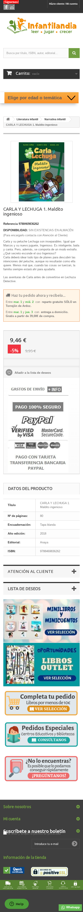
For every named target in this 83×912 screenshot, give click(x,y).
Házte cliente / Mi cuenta (63, 3)
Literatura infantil (27, 119)
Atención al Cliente (30, 571)
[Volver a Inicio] (8, 119)
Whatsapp (72, 907)
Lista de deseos (24, 588)
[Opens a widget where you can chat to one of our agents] (16, 904)
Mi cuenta (11, 818)
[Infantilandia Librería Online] (41, 26)
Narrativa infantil (55, 119)
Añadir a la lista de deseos (32, 372)
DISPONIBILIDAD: (15, 230)
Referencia (10, 223)
